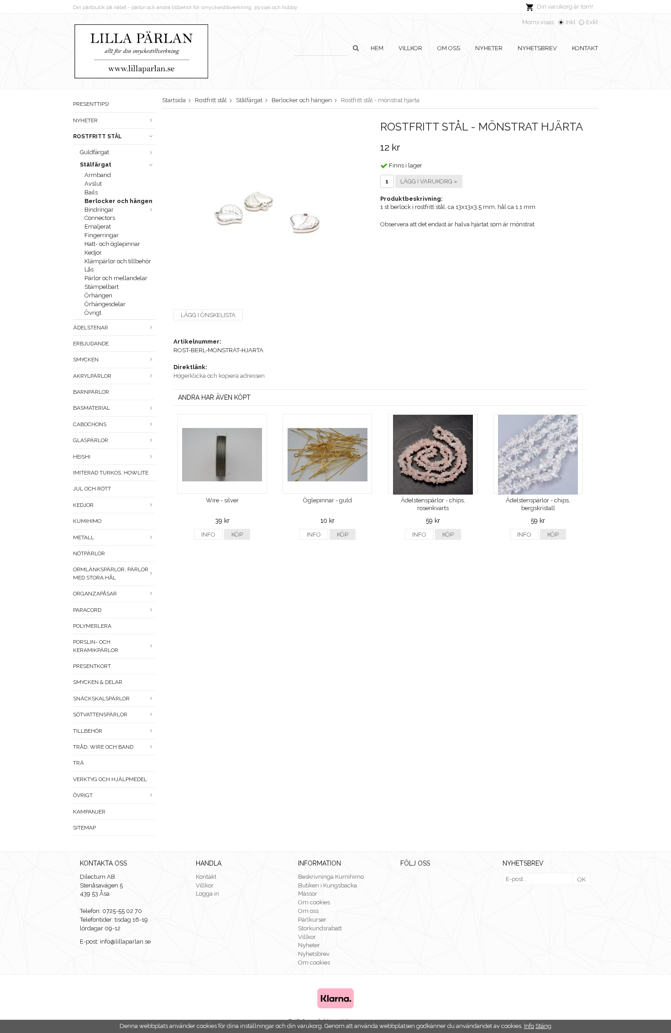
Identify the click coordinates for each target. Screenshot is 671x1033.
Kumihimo (87, 521)
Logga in (207, 893)
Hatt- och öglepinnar (112, 243)
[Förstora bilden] (266, 211)
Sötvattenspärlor (100, 714)
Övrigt (92, 312)
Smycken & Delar (97, 682)
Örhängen (98, 295)
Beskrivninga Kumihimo (331, 876)
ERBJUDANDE (91, 343)
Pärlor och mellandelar (115, 278)
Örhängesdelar (105, 304)
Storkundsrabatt (320, 928)
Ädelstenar (90, 327)
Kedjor (93, 252)
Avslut (93, 183)
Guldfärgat (94, 152)
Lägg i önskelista (208, 315)
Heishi (81, 457)
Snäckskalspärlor (101, 698)
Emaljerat (97, 226)
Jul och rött (92, 488)
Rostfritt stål (97, 136)
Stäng (543, 1026)
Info (208, 534)
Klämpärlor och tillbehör (117, 261)
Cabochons (89, 424)
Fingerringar (101, 235)
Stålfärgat (95, 164)
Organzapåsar (95, 593)
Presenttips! (91, 104)
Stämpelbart (101, 286)
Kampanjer (89, 812)
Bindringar (99, 209)
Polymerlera (92, 626)
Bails (91, 192)
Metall (83, 537)
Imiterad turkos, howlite (110, 473)
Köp (237, 534)
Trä (78, 763)
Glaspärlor (90, 440)
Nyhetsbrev (537, 48)
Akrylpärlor (92, 376)
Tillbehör (87, 731)
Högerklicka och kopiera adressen (219, 375)
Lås (89, 269)
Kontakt (585, 48)
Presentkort (92, 666)
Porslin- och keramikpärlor (95, 646)
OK (581, 879)
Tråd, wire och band (103, 747)
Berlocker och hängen (118, 201)
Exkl (592, 22)
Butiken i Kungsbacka (327, 885)
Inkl (571, 22)
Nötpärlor (89, 553)
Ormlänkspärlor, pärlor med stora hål (110, 573)
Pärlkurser (312, 919)
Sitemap (84, 827)
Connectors (99, 217)
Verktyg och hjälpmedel (110, 779)
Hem (377, 48)
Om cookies (314, 902)
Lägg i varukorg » (428, 181)
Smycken (86, 359)
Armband (97, 175)
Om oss (448, 48)
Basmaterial (91, 408)
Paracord (87, 610)
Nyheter (489, 48)
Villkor (410, 48)
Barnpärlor (91, 392)
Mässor (307, 893)
